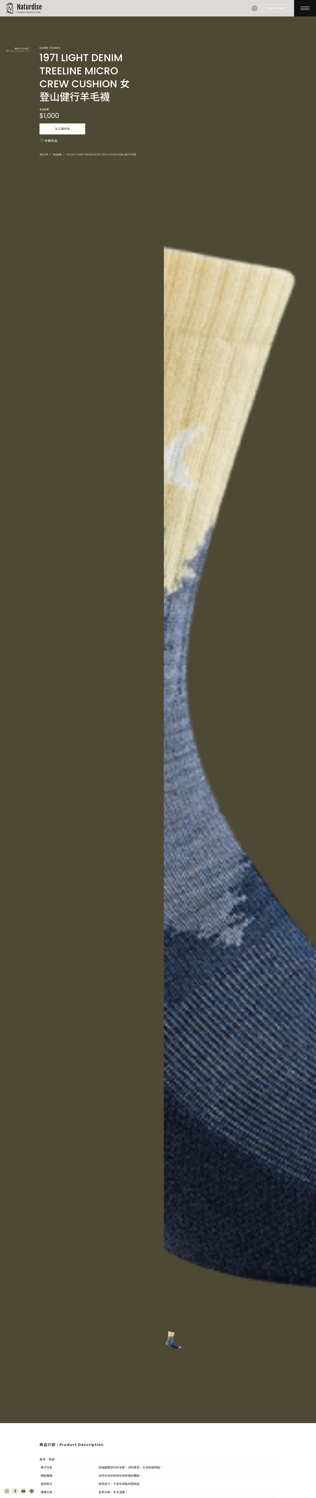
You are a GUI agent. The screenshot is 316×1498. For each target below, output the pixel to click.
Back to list (22, 48)
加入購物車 (62, 129)
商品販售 (57, 154)
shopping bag (275, 8)
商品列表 (44, 154)
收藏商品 (51, 140)
